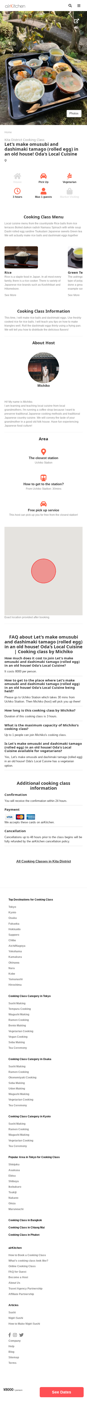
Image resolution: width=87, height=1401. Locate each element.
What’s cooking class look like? (28, 1260)
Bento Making (17, 1025)
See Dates (61, 1392)
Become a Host (18, 1277)
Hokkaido (14, 929)
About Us (14, 1282)
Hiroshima (15, 984)
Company (14, 1340)
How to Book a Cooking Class (27, 1255)
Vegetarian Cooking (20, 1031)
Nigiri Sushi (15, 1318)
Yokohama (15, 951)
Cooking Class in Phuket (23, 1234)
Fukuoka (13, 923)
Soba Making (16, 1042)
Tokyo (12, 906)
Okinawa (13, 962)
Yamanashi (15, 979)
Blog (11, 1351)
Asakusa (14, 1170)
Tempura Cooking (19, 1008)
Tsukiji (12, 1192)
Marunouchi (15, 1209)
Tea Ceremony (17, 1047)
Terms (12, 1362)
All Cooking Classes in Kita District (43, 861)
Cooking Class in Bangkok (25, 1220)
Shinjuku (13, 1164)
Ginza (12, 1203)
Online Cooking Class (22, 1266)
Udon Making (16, 1088)
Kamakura (15, 956)
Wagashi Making (18, 1014)
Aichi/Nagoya (16, 945)
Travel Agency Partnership (25, 1288)
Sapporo (13, 934)
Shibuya (13, 1181)
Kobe (11, 973)
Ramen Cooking (18, 1020)
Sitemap (13, 1357)
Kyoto (12, 912)
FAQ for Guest (17, 1271)
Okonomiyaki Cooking (22, 1077)
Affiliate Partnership (21, 1294)
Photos (74, 113)
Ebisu (12, 1175)
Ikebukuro (14, 1186)
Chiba (12, 940)
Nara (11, 968)
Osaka (12, 918)
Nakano (13, 1197)
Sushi (12, 1312)
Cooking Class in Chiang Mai (26, 1227)
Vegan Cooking (17, 1036)
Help (11, 1346)
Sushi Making (16, 1003)
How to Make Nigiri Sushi (24, 1323)
